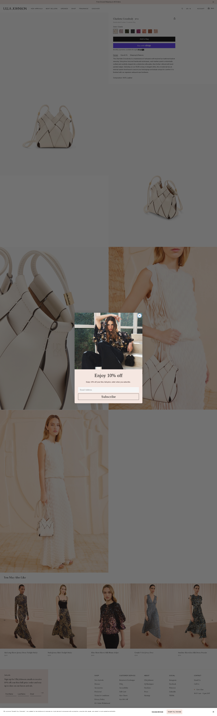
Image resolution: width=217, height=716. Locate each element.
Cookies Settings (157, 711)
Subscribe (108, 397)
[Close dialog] (140, 316)
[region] (108, 712)
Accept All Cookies (174, 711)
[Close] (213, 711)
